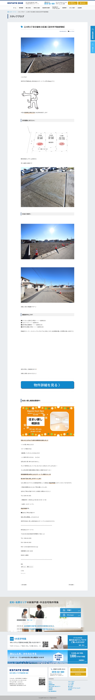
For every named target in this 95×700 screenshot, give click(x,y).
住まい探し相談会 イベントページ (30, 517)
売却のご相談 (37, 7)
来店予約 (83, 3)
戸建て (69, 610)
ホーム (14, 7)
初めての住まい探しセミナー (55, 686)
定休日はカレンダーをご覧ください (17, 683)
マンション (70, 615)
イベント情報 (71, 683)
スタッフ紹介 (72, 7)
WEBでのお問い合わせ (73, 3)
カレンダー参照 (62, 3)
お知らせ (50, 683)
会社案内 (80, 7)
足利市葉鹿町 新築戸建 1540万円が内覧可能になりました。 (39, 626)
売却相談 (51, 688)
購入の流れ (28, 7)
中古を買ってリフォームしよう (56, 7)
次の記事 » (71, 585)
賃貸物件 (64, 7)
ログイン (93, 49)
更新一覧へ (30, 620)
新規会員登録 (93, 35)
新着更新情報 (51, 684)
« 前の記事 (23, 585)
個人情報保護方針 (52, 691)
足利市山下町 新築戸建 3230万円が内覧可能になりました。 (39, 629)
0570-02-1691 (49, 4)
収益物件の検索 (46, 7)
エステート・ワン (12, 12)
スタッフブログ (21, 12)
